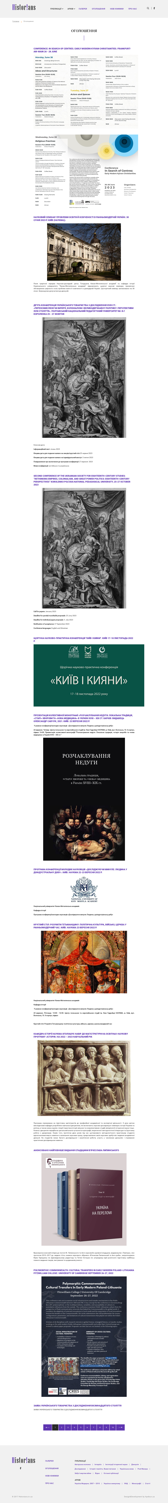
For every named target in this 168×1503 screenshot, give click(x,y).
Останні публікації (111, 1473)
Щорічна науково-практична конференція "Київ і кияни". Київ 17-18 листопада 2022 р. (83, 639)
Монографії (136, 1483)
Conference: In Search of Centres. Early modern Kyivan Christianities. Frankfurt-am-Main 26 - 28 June (82, 50)
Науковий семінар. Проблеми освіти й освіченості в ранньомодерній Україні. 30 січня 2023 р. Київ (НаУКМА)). (81, 218)
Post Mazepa (143, 1469)
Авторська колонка (83, 1464)
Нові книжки (116, 9)
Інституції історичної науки (116, 1464)
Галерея (83, 9)
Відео (97, 1473)
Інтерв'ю (98, 1464)
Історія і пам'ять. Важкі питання (103, 1469)
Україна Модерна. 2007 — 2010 (87, 1483)
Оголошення (98, 9)
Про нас (132, 9)
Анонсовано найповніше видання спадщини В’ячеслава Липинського (76, 1150)
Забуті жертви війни (83, 1473)
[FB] (154, 8)
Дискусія (135, 1464)
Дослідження (80, 1469)
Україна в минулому (112, 1483)
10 (113, 1427)
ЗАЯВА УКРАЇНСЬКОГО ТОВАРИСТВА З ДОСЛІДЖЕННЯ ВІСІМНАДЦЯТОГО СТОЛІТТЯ (77, 1405)
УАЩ (126, 1483)
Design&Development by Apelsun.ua (139, 1497)
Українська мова (127, 1469)
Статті (147, 1483)
